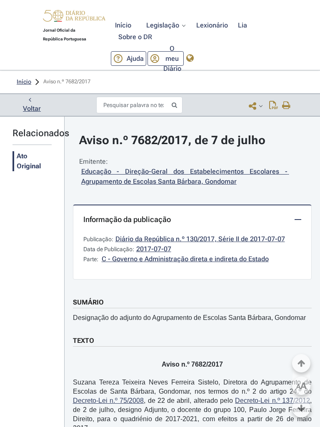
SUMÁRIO (88, 302)
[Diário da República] (74, 17)
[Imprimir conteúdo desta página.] (286, 105)
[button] (74, 17)
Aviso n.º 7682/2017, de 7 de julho (172, 140)
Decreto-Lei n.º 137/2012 (272, 400)
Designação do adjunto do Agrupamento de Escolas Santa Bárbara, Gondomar (189, 317)
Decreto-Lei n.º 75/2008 (108, 400)
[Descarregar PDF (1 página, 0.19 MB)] (273, 105)
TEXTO (83, 341)
